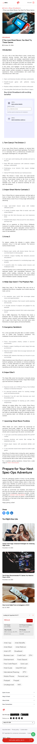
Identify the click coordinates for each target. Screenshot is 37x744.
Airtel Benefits (20, 643)
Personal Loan (23, 676)
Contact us (30, 733)
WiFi (19, 685)
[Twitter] (7, 512)
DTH (30, 655)
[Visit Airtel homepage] (3, 711)
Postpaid (7, 680)
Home (6, 8)
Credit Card (21, 655)
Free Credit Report (10, 664)
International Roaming (11, 672)
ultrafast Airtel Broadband (17, 495)
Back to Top (7, 722)
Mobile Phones (9, 676)
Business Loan (9, 655)
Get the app (6, 715)
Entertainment (9, 660)
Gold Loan (24, 664)
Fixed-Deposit (22, 660)
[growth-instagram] (22, 718)
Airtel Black (8, 647)
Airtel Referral (21, 647)
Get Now (29, 620)
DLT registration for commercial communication (14, 733)
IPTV (24, 672)
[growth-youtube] (16, 718)
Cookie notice (23, 729)
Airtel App (7, 643)
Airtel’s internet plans (13, 462)
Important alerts (6, 729)
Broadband (16, 8)
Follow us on (5, 718)
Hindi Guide (8, 668)
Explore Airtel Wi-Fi (16, 740)
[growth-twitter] (19, 718)
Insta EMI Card (21, 668)
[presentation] (30, 615)
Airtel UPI (7, 651)
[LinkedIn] (11, 512)
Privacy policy (15, 729)
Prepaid (16, 680)
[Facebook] (3, 512)
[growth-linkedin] (14, 718)
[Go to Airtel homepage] (18, 3)
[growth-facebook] (11, 718)
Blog (10, 8)
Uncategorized (9, 685)
